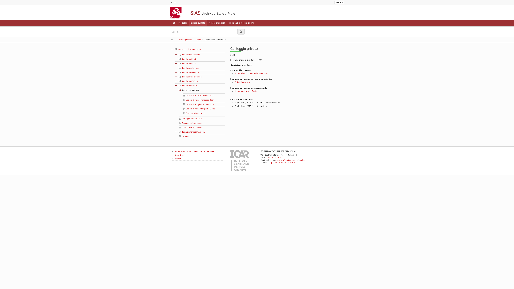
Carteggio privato (190, 90)
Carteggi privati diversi (195, 113)
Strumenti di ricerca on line (241, 23)
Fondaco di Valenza (190, 81)
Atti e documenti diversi (191, 127)
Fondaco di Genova (190, 72)
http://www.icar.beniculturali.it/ (282, 162)
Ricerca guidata (197, 23)
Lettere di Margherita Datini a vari (200, 104)
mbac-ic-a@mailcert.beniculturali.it (290, 160)
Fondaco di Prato (189, 59)
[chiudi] (176, 90)
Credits (178, 158)
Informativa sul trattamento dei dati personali (195, 151)
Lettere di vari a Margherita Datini (200, 108)
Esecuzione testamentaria (193, 132)
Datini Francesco (242, 82)
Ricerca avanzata (217, 23)
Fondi (198, 39)
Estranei (185, 136)
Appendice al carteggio (191, 123)
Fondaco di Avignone (191, 54)
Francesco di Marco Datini (189, 49)
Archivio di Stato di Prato (246, 91)
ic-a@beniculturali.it (274, 157)
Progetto (182, 23)
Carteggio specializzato (191, 118)
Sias (174, 2)
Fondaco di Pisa (189, 63)
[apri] (176, 54)
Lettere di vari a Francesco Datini (200, 100)
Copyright (179, 155)
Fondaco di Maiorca (190, 85)
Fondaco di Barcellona (192, 76)
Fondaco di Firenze (190, 68)
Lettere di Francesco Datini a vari (200, 95)
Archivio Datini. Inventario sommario (251, 73)
